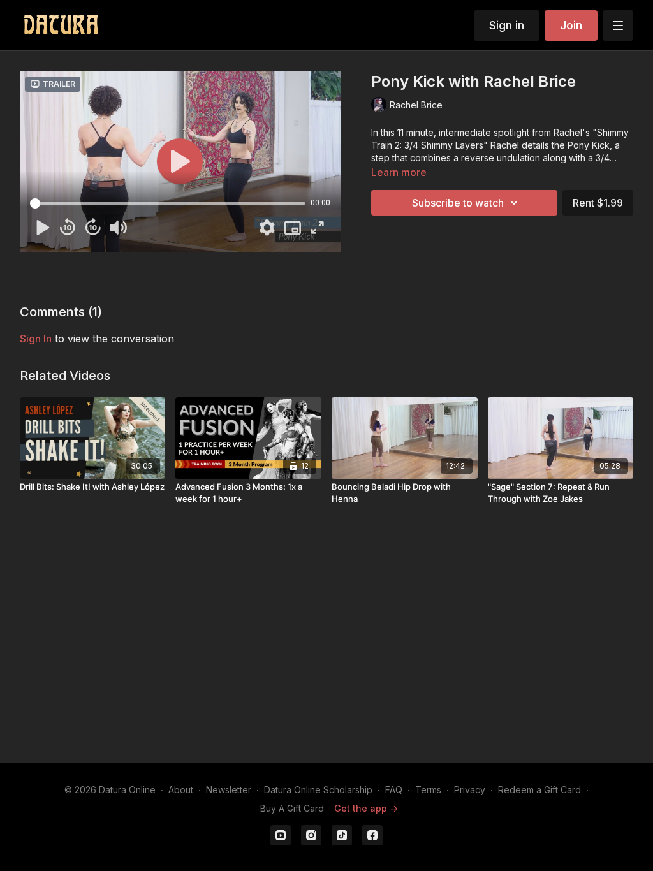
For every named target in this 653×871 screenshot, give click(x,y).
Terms (428, 789)
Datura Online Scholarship (318, 789)
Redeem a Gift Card (539, 789)
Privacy (469, 789)
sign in (36, 338)
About (180, 789)
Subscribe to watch (458, 202)
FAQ (393, 789)
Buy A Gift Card (292, 808)
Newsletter (228, 789)
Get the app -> (366, 808)
